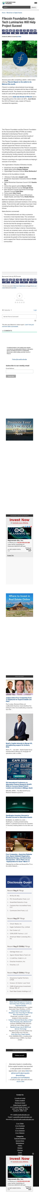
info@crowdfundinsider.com (21, 1115)
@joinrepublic (25, 1073)
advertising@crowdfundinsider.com (23, 1119)
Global (20, 1152)
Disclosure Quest (20, 1103)
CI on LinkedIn (20, 1128)
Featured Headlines (20, 1138)
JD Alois (19, 36)
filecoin (32, 286)
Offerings (20, 1150)
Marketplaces (20, 1143)
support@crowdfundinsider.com (22, 1117)
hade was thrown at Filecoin (22, 97)
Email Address (10, 368)
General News (20, 1141)
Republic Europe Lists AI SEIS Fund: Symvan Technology (20, 1028)
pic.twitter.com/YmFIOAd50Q (20, 1078)
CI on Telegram (19, 1133)
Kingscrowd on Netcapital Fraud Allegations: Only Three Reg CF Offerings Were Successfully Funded (20, 1012)
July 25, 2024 (20, 1081)
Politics (20, 1145)
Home (3, 13)
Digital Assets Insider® (20, 1105)
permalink (14, 287)
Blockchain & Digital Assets (14, 13)
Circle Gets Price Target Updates (20, 1034)
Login (35, 310)
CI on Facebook (20, 1126)
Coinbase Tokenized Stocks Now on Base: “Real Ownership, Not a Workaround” (21, 1021)
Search (34, 7)
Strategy (20, 1148)
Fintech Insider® (20, 1100)
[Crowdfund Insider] (9, 3)
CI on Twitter (20, 1123)
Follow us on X (19, 1055)
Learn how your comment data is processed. (18, 325)
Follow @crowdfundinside (19, 359)
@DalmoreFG (15, 1073)
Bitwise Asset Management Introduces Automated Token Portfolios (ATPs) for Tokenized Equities (21, 1003)
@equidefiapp (20, 1075)
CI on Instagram (20, 1130)
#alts (27, 1071)
